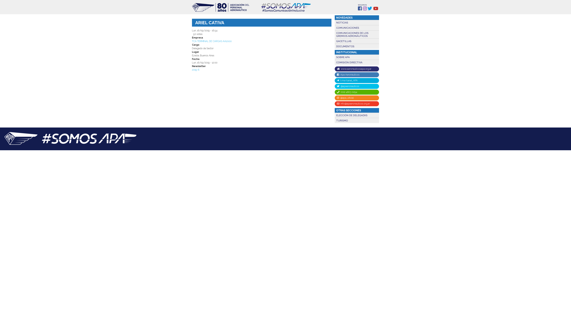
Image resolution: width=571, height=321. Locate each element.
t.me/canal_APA (349, 80)
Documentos (345, 46)
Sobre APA (343, 57)
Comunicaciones (347, 27)
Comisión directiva (349, 62)
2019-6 (195, 69)
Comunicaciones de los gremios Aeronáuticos (352, 34)
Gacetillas (343, 41)
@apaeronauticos (349, 86)
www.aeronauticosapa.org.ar (355, 68)
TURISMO (342, 120)
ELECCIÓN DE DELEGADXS (351, 115)
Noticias (342, 22)
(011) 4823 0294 (348, 92)
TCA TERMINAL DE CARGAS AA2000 (212, 41)
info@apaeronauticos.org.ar (355, 103)
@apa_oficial (347, 97)
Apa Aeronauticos (350, 74)
